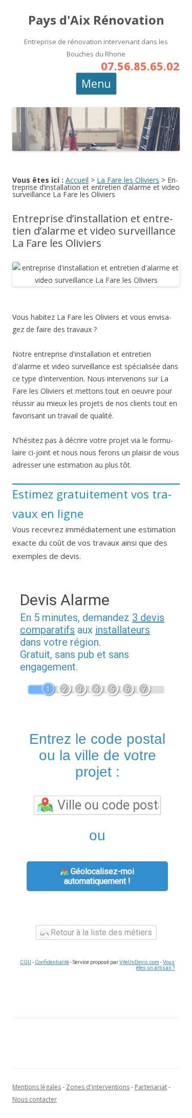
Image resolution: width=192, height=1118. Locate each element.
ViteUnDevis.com (139, 962)
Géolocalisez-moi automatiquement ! (99, 876)
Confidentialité (52, 962)
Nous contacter (34, 1099)
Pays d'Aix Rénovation (96, 20)
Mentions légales (36, 1087)
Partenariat (151, 1087)
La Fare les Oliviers (128, 180)
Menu (96, 83)
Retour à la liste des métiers (100, 932)
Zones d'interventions (98, 1087)
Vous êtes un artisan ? (155, 965)
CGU (25, 962)
